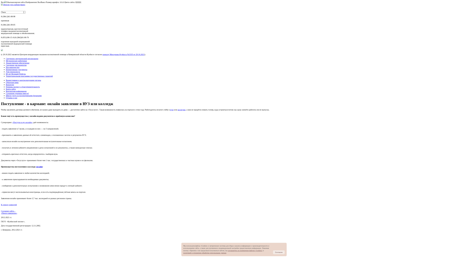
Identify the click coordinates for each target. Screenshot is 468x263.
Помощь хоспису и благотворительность (23, 87)
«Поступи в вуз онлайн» (22, 122)
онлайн (39, 167)
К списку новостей (9, 205)
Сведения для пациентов (16, 65)
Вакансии (10, 85)
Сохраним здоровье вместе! (17, 93)
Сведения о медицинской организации (22, 59)
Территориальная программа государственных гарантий (29, 76)
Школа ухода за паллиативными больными (24, 96)
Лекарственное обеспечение (17, 63)
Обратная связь (12, 82)
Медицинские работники (16, 61)
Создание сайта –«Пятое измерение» (9, 212)
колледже (181, 110)
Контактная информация (16, 91)
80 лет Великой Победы (16, 74)
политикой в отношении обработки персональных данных (204, 253)
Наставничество (12, 67)
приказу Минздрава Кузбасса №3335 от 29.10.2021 (123, 54)
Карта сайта (11, 89)
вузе (172, 110)
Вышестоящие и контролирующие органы (23, 80)
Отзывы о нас (11, 98)
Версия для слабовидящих (14, 5)
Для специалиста (13, 72)
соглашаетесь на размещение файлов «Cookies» (245, 251)
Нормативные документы (16, 70)
